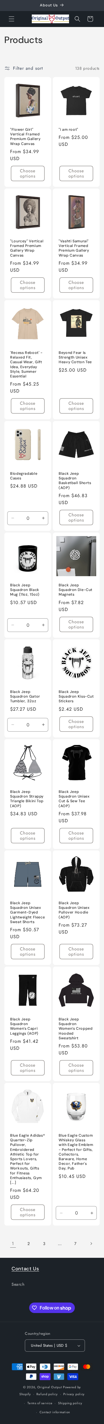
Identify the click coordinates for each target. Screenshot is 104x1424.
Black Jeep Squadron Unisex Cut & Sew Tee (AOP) (74, 798)
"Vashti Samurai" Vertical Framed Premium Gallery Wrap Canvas (74, 248)
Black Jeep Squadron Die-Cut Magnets (75, 590)
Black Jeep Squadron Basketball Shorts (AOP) (75, 480)
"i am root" (68, 129)
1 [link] (13, 1243)
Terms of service (39, 1403)
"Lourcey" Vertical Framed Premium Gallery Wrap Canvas (26, 248)
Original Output (49, 1387)
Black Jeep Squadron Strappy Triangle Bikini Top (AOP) (27, 798)
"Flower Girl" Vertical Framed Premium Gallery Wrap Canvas (25, 136)
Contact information (55, 1412)
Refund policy (46, 1394)
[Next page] (91, 1243)
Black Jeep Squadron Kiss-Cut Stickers (76, 696)
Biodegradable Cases (23, 476)
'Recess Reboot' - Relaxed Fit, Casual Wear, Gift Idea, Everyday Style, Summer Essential (26, 364)
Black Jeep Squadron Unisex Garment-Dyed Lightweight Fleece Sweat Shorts (27, 912)
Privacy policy (74, 1394)
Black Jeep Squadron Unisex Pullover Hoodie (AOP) (74, 910)
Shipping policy (70, 1403)
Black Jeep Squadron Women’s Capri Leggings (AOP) (24, 1026)
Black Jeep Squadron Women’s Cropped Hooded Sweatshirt (75, 1028)
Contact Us (25, 1268)
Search (18, 1284)
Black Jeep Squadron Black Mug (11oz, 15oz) (25, 590)
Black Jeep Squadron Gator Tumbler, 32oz (25, 696)
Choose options (28, 173)
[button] (11, 18)
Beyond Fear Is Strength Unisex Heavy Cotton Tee (75, 357)
